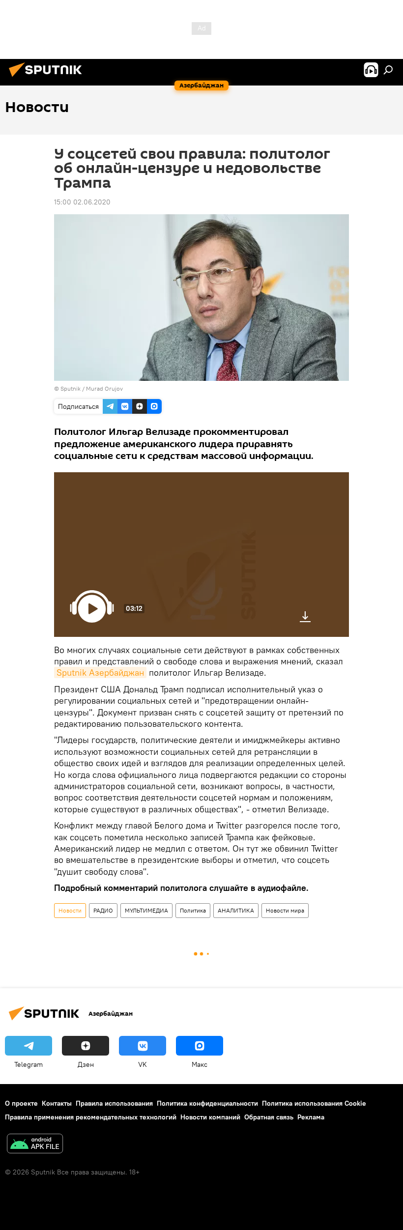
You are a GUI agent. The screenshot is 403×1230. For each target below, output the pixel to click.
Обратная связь (268, 1117)
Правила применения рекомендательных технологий (90, 1117)
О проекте (21, 1103)
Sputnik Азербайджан (100, 672)
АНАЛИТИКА (236, 910)
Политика (193, 910)
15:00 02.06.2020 (82, 202)
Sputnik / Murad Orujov (91, 388)
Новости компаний (210, 1117)
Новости (70, 910)
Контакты (57, 1103)
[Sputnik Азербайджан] (48, 78)
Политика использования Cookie (314, 1103)
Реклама (310, 1117)
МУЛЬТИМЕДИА (146, 910)
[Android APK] (34, 1145)
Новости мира (285, 910)
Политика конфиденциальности (207, 1103)
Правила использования (114, 1103)
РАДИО (103, 910)
